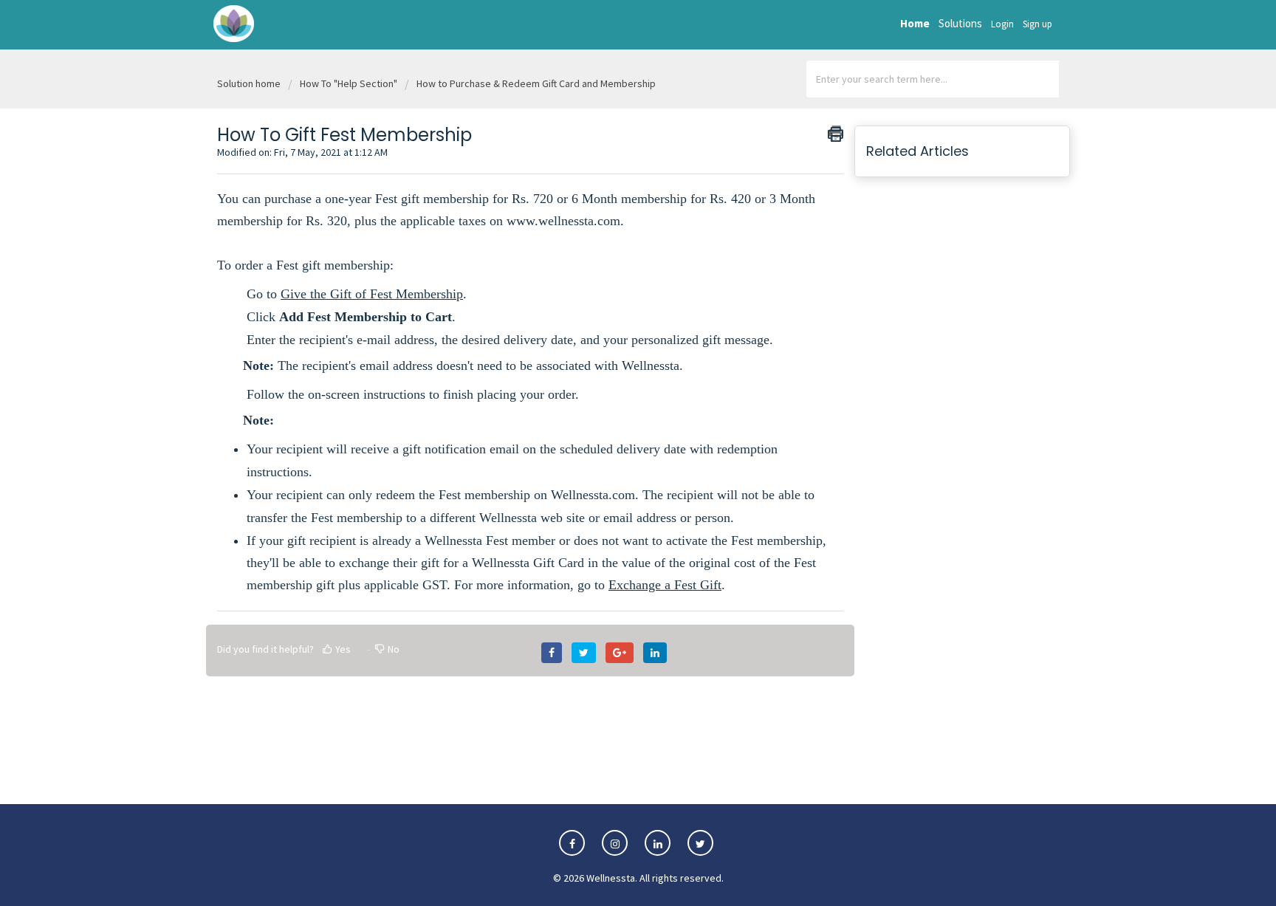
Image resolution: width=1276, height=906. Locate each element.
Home (915, 23)
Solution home (250, 83)
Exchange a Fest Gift (664, 584)
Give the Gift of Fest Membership (372, 293)
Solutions (960, 23)
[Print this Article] (835, 134)
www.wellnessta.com (563, 220)
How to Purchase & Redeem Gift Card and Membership (536, 83)
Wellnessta (610, 878)
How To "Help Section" (348, 83)
